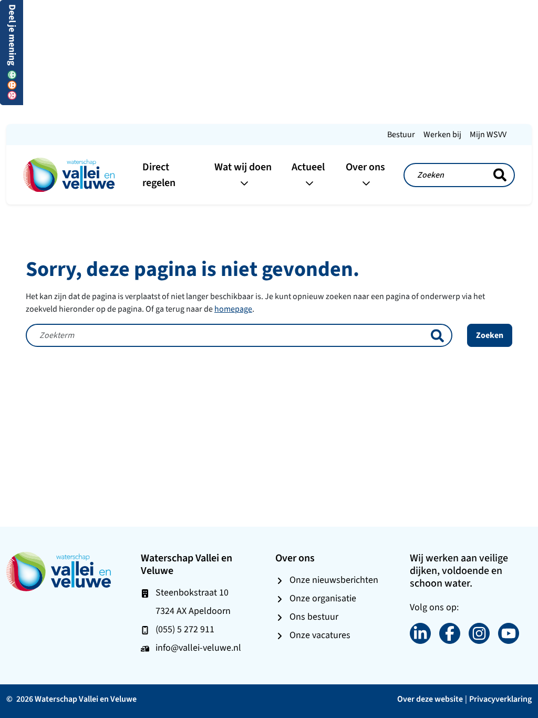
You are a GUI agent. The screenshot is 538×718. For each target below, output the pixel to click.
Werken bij (442, 134)
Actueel (308, 167)
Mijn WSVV (488, 134)
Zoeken (489, 335)
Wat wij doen (243, 167)
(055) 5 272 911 (185, 629)
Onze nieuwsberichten (333, 579)
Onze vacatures (319, 635)
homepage (233, 308)
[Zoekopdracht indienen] (499, 175)
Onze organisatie (322, 598)
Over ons (365, 167)
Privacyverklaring (500, 698)
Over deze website (430, 698)
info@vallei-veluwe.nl (198, 647)
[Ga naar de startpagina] (69, 174)
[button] (11, 51)
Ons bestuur (313, 616)
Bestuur (401, 134)
